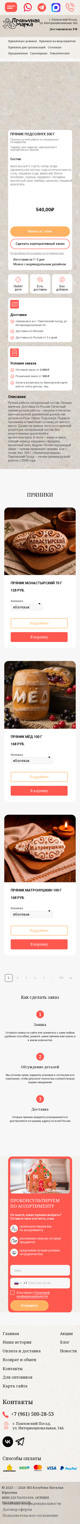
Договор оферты (17, 1509)
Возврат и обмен (19, 1359)
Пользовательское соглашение (30, 1515)
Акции (66, 1333)
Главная (11, 1333)
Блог (64, 1342)
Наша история (17, 1342)
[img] (20, 1441)
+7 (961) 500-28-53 (32, 1413)
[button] (40, 231)
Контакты (13, 1368)
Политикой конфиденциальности (33, 1294)
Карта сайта (15, 1385)
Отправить (29, 1306)
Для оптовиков (17, 1377)
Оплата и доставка (22, 1350)
